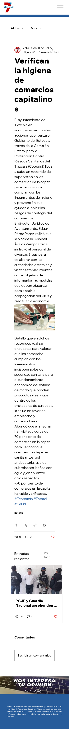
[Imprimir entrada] (44, 525)
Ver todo (47, 555)
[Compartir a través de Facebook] (16, 525)
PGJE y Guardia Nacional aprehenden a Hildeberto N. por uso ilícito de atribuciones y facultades (36, 603)
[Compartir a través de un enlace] (35, 525)
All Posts (17, 28)
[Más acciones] (52, 50)
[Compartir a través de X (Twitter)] (25, 525)
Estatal (18, 512)
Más (34, 28)
